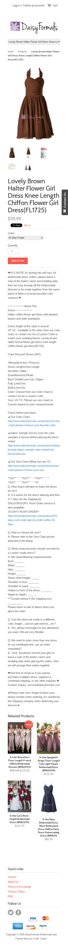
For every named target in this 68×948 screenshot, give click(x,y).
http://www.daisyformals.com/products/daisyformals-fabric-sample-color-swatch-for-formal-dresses (34, 449)
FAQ (10, 896)
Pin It (27, 225)
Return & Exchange (19, 886)
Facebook (18, 912)
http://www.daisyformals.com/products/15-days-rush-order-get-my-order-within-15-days (33, 520)
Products (22, 51)
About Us (13, 881)
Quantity (13, 245)
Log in (16, 5)
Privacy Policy (16, 891)
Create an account (34, 5)
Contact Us (64, 200)
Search (12, 876)
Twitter (11, 912)
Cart (55, 5)
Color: (11, 233)
